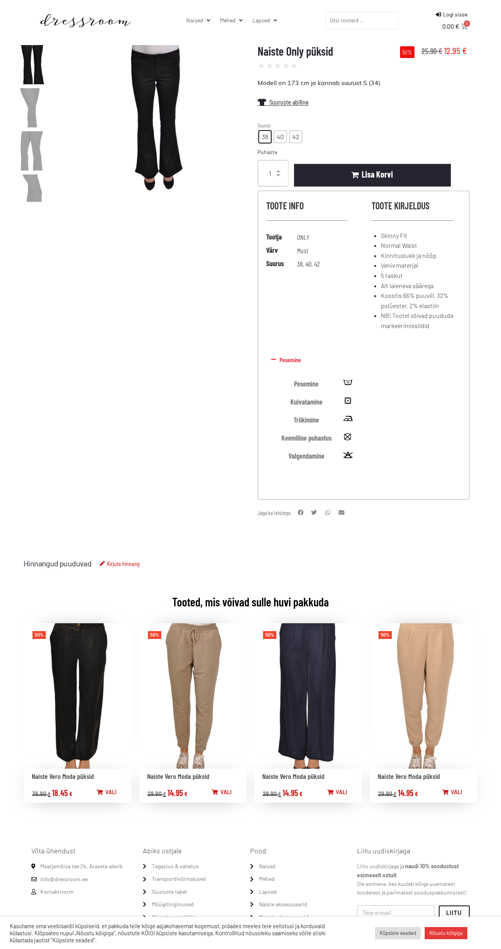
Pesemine (290, 359)
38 (300, 263)
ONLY (303, 237)
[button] (362, 360)
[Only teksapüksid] (152, 123)
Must (302, 250)
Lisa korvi (377, 174)
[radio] (265, 137)
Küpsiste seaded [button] (398, 933)
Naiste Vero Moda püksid (63, 776)
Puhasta (267, 152)
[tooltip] (348, 384)
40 (309, 263)
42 (317, 263)
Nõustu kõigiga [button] (446, 933)
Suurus (264, 125)
